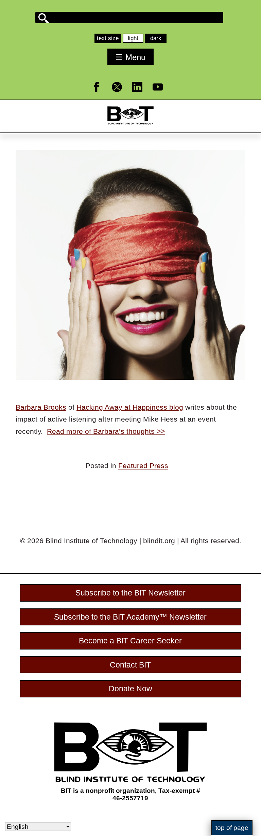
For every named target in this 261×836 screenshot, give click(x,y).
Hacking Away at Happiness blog (129, 407)
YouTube (162, 95)
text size (108, 38)
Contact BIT (130, 664)
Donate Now (130, 688)
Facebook (100, 95)
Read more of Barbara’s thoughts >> (106, 431)
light (135, 38)
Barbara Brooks (41, 407)
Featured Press (143, 465)
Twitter (121, 95)
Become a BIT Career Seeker (130, 640)
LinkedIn (141, 95)
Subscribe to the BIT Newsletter (130, 592)
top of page (231, 827)
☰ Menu (130, 57)
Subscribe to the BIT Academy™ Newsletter (130, 616)
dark (158, 38)
